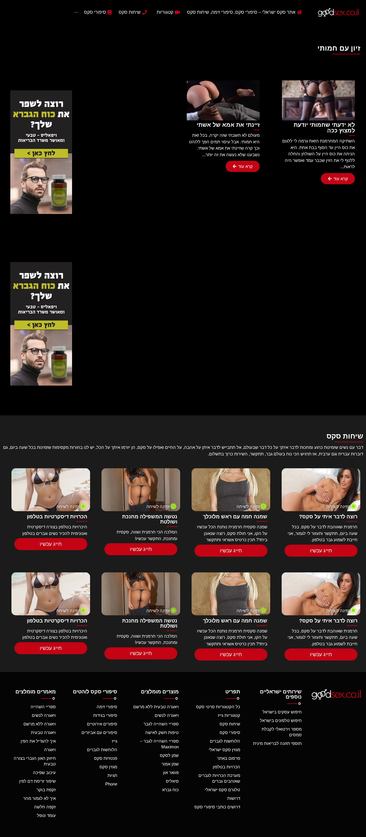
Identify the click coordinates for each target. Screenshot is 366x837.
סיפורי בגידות (105, 715)
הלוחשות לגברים (225, 741)
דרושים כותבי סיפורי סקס (217, 806)
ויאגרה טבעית (43, 732)
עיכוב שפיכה (44, 772)
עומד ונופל (46, 815)
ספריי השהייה (43, 706)
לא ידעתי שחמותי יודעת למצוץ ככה (324, 128)
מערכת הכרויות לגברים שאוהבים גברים (219, 778)
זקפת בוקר (46, 789)
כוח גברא (170, 789)
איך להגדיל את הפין (38, 741)
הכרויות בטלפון (226, 766)
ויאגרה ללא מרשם (39, 723)
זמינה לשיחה (338, 506)
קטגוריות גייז (229, 715)
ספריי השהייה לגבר (161, 723)
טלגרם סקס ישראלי (222, 789)
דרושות (233, 798)
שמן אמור (170, 763)
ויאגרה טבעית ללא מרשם (156, 706)
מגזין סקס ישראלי (224, 749)
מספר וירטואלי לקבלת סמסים (282, 732)
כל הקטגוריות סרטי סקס (218, 706)
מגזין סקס (108, 766)
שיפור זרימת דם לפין (37, 781)
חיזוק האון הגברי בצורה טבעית (35, 761)
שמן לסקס (169, 755)
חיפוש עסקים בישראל (282, 711)
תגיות (112, 775)
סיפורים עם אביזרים (99, 732)
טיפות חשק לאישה (162, 732)
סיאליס (172, 781)
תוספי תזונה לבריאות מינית (277, 743)
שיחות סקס (230, 723)
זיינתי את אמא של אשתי (228, 125)
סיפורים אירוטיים (102, 723)
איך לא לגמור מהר (39, 798)
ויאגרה (50, 749)
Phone (111, 784)
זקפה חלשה (45, 806)
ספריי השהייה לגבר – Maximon (159, 744)
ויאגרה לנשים (167, 715)
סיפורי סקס (230, 732)
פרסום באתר (228, 758)
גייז (114, 741)
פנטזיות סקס (105, 758)
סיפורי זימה (107, 706)
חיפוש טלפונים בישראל (281, 720)
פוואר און (171, 772)
